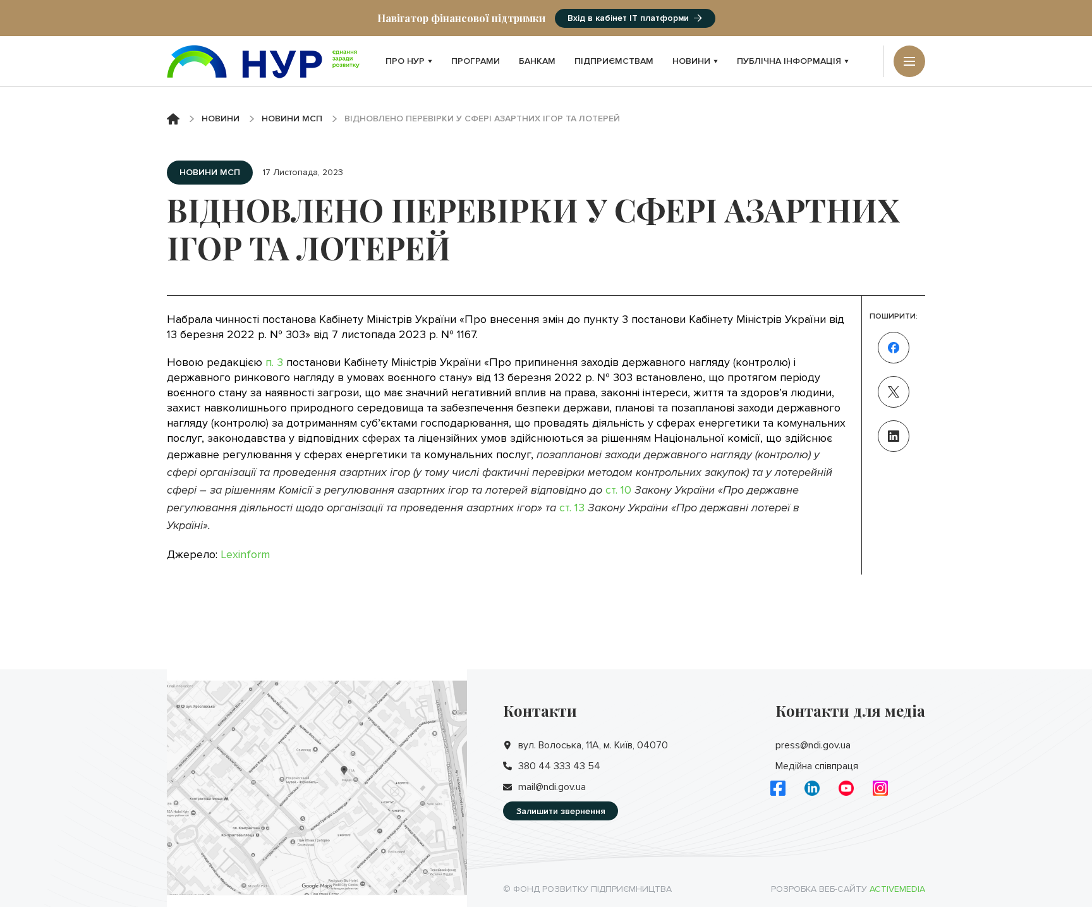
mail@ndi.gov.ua (552, 787)
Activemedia (897, 889)
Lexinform (245, 554)
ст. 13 (572, 507)
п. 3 (274, 362)
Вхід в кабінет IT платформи (628, 18)
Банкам (537, 61)
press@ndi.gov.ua (813, 745)
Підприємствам (613, 61)
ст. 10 (618, 490)
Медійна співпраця (816, 766)
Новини (691, 61)
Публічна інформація (789, 61)
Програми (475, 61)
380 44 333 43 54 (559, 766)
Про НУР (405, 61)
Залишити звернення (560, 811)
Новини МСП (292, 118)
